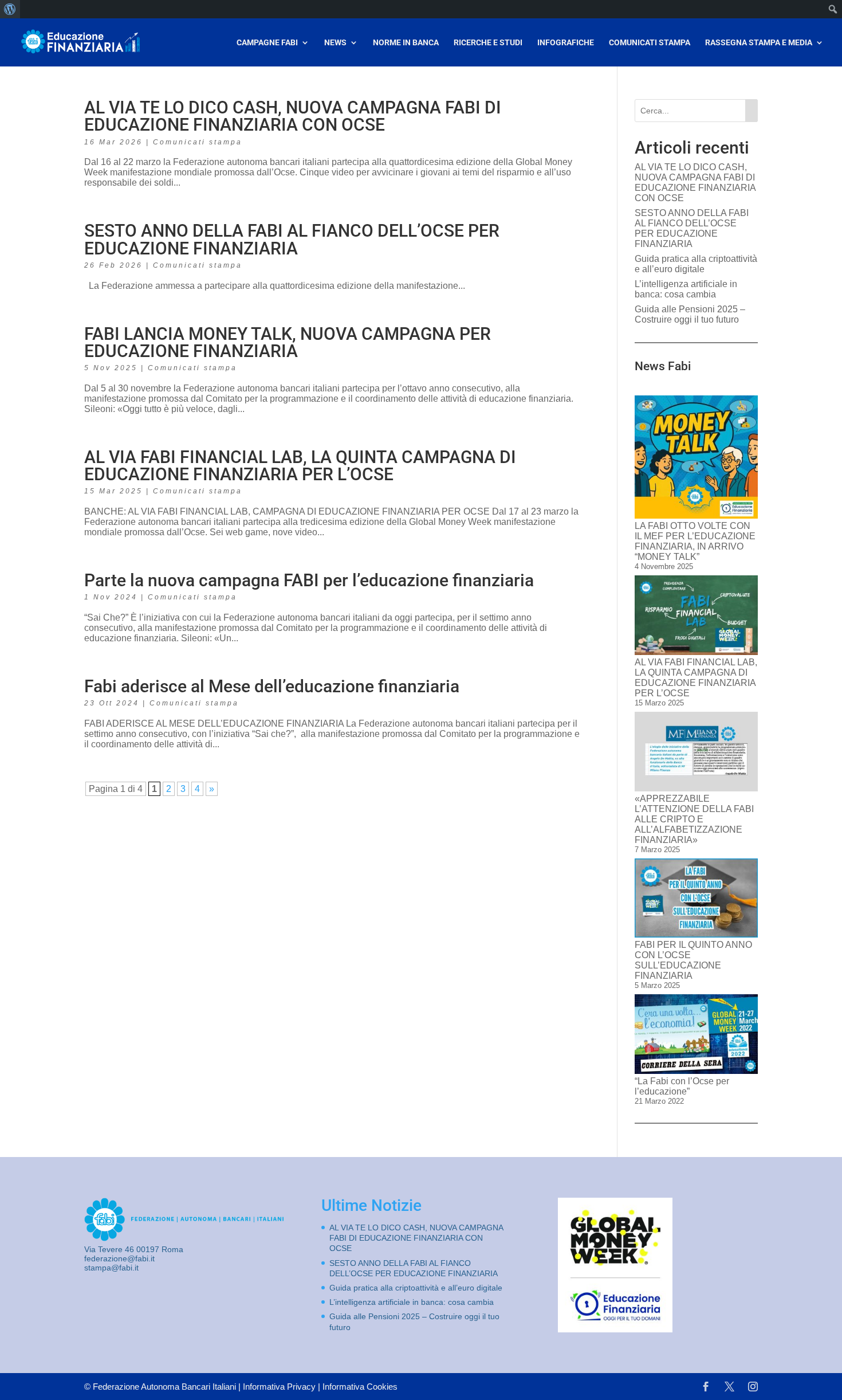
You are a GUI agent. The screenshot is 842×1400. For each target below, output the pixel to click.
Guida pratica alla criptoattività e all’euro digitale (696, 264)
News (335, 42)
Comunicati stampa (197, 142)
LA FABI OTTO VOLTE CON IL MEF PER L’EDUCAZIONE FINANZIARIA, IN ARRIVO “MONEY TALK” (695, 541)
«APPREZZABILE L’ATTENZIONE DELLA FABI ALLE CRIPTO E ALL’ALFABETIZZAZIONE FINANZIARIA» (694, 819)
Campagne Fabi (267, 42)
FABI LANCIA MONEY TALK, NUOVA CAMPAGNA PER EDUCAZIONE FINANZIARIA (287, 342)
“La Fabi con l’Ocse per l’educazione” (682, 1086)
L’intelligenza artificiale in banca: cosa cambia (686, 289)
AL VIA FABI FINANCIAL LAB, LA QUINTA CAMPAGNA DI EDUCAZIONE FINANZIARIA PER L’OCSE (300, 465)
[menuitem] (10, 9)
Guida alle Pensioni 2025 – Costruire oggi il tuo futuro (690, 314)
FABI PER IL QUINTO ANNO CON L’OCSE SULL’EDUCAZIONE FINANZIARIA (693, 960)
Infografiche (565, 42)
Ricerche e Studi (488, 42)
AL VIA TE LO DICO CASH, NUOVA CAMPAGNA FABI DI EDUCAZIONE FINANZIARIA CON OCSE (292, 116)
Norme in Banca (406, 42)
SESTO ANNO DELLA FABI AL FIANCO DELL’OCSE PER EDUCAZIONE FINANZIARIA (291, 239)
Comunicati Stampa (649, 42)
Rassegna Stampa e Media (758, 42)
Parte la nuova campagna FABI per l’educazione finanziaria (309, 580)
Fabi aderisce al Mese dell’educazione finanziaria (271, 686)
